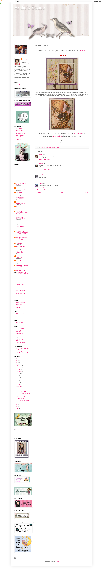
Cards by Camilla (20, 206)
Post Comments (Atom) (46, 195)
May (18, 379)
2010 (17, 408)
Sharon (40, 154)
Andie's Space (29, 7)
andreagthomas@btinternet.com (23, 84)
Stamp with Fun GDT (21, 390)
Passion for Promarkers (21, 296)
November (19, 367)
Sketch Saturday (19, 333)
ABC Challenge (19, 128)
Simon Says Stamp (20, 306)
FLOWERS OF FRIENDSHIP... (22, 273)
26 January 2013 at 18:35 (44, 187)
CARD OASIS (19, 202)
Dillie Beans (72, 135)
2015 (17, 360)
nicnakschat (19, 260)
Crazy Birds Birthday (20, 239)
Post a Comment (41, 189)
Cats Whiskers (19, 211)
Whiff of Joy (18, 307)
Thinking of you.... (19, 257)
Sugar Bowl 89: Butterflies (21, 218)
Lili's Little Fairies (19, 315)
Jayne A (41, 163)
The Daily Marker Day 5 (21, 252)
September (19, 371)
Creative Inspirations (57, 136)
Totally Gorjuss (19, 330)
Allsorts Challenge (20, 328)
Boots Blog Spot (20, 197)
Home (62, 192)
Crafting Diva (42, 174)
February (19, 384)
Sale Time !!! (18, 223)
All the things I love (20, 188)
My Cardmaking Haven (21, 256)
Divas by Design (19, 304)
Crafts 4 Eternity (19, 130)
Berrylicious (19, 192)
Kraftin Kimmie (19, 331)
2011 (17, 406)
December (19, 365)
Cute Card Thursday (20, 313)
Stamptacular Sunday (20, 342)
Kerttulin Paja (19, 243)
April (18, 380)
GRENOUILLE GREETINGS (22, 231)
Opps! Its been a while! (20, 203)
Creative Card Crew (20, 135)
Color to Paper (19, 217)
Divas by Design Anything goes (22, 193)
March (18, 382)
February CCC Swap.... (20, 266)
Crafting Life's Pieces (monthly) (22, 352)
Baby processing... (19, 247)
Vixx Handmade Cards (21, 272)
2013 (17, 364)
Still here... (18, 184)
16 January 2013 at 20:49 (44, 159)
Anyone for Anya (19, 339)
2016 (17, 358)
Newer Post (38, 192)
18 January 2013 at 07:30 (44, 179)
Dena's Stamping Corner (21, 226)
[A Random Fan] (22, 123)
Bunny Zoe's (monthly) (20, 351)
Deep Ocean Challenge (21, 293)
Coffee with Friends (20, 198)
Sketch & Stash (19, 139)
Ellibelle (41, 183)
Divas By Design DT (21, 391)
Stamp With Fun (19, 282)
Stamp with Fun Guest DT (22, 396)
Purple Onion (18, 227)
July (18, 375)
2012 (17, 404)
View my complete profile (19, 79)
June (18, 377)
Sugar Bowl (18, 316)
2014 (17, 362)
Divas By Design (82, 50)
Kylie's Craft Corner (20, 246)
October (19, 369)
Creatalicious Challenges (21, 133)
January (19, 386)
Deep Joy (18, 261)
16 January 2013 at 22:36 (44, 169)
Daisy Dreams (19, 222)
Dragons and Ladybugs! (21, 189)
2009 (17, 410)
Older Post (86, 192)
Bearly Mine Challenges (21, 290)
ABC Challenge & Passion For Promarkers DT (23, 394)
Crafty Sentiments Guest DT (22, 132)
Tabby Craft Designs (21, 270)
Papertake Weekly (20, 295)
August (18, 373)
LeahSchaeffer (19, 251)
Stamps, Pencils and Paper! (22, 265)
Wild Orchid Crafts (20, 284)
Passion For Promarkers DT (23, 388)
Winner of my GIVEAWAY (21, 207)
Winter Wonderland (20, 340)
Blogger (57, 561)
